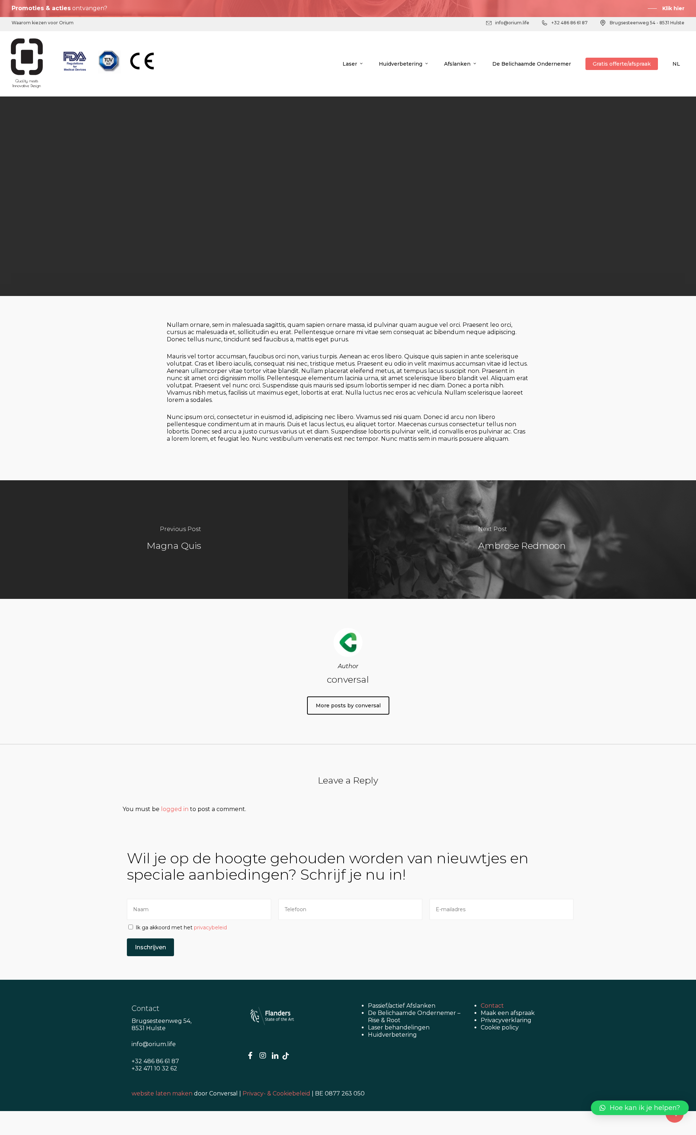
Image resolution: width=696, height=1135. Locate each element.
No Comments (394, 279)
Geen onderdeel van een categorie (365, 233)
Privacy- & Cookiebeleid (276, 1093)
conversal (297, 279)
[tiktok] (285, 1056)
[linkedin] (275, 1055)
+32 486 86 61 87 (569, 22)
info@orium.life (512, 22)
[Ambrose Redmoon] (522, 539)
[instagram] (262, 1055)
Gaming (291, 233)
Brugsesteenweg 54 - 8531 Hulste (647, 22)
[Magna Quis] (174, 539)
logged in (174, 809)
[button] (640, 1108)
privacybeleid (210, 927)
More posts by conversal (348, 705)
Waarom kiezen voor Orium (43, 22)
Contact (492, 1005)
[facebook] (250, 1055)
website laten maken (162, 1093)
